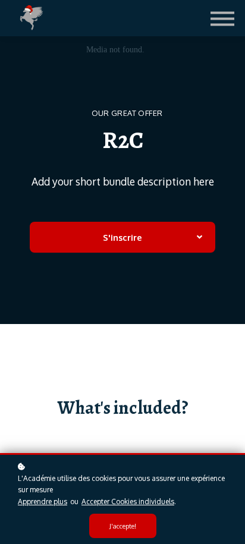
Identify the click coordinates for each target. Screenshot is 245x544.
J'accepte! (122, 525)
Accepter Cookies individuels (127, 501)
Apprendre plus (42, 501)
